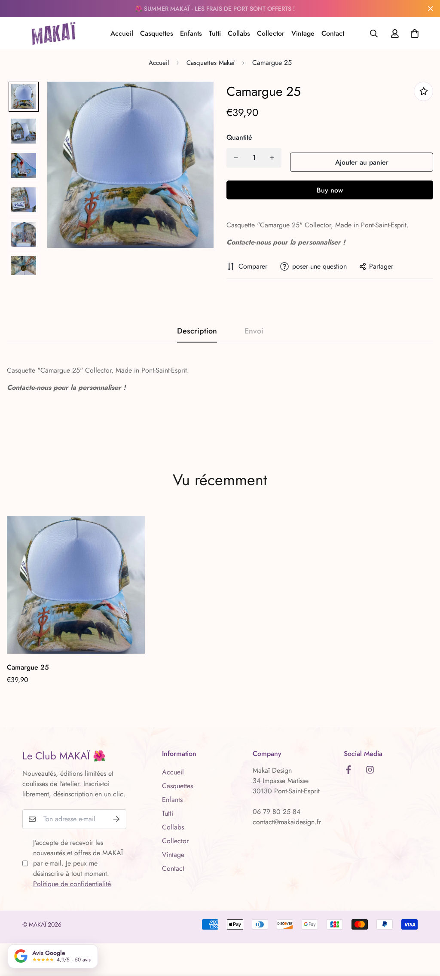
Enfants (191, 33)
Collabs (239, 33)
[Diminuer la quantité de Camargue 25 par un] (235, 158)
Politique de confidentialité (72, 884)
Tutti (215, 33)
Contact (332, 33)
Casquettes (156, 33)
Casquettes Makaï (210, 62)
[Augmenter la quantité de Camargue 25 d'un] (272, 158)
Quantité (239, 137)
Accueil (121, 33)
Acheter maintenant (329, 190)
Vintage (303, 33)
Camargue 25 (28, 667)
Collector (270, 33)
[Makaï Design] (53, 33)
